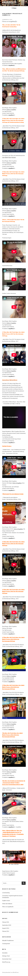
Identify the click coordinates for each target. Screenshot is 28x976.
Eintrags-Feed (6, 956)
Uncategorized (6, 943)
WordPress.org (6, 962)
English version (6, 900)
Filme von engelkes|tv (9, 21)
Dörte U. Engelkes (11, 109)
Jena (3, 157)
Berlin (6, 157)
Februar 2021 (5, 922)
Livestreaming (6, 892)
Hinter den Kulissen (7, 903)
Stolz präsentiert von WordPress (10, 972)
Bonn (9, 157)
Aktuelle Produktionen (8, 940)
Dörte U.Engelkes (17, 483)
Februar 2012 (5, 931)
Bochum (13, 157)
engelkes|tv (9, 2)
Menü (14, 8)
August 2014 (5, 928)
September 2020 (6, 925)
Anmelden (4, 953)
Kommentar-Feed (6, 959)
